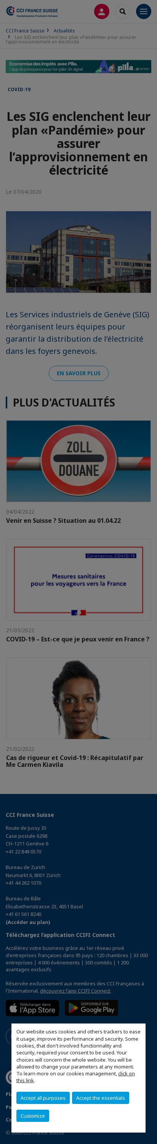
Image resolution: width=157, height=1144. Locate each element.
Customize (33, 1115)
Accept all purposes (43, 1097)
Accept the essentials (100, 1097)
